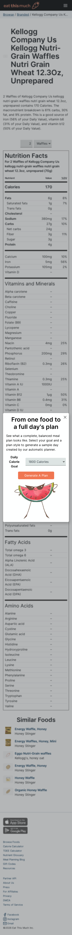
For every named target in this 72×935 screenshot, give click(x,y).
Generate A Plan (36, 475)
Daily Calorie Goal (14, 461)
